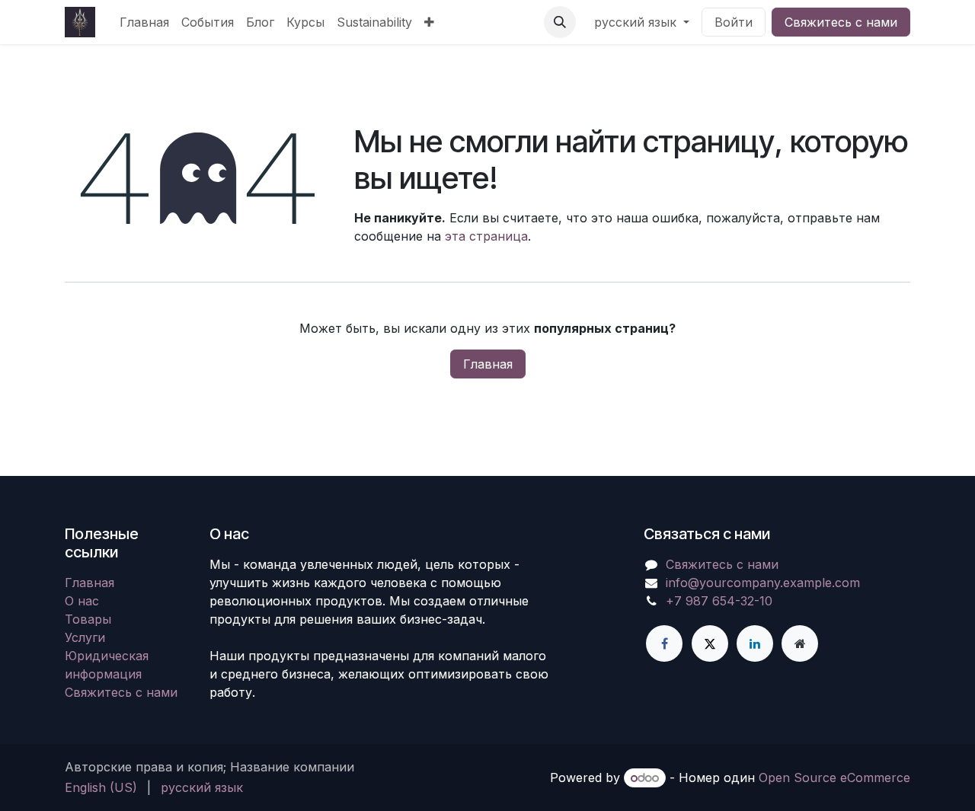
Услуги (85, 637)
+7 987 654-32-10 (719, 600)
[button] (560, 22)
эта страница (486, 236)
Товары (88, 619)
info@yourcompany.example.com (763, 582)
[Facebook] (664, 643)
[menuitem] (144, 22)
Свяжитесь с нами (841, 22)
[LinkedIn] (755, 643)
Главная (488, 364)
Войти (733, 22)
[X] (710, 643)
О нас (82, 600)
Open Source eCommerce (834, 777)
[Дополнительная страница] (800, 643)
